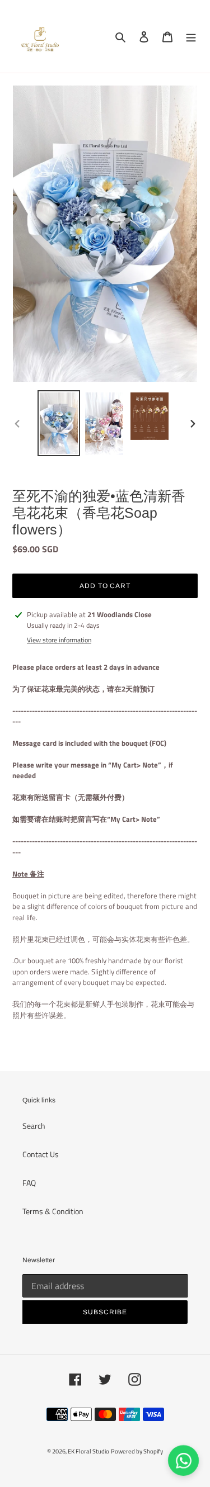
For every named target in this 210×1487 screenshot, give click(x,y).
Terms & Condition (52, 1211)
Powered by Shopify (137, 1451)
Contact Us (40, 1154)
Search (33, 1125)
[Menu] (191, 37)
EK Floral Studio (88, 1451)
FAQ (29, 1182)
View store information (59, 640)
